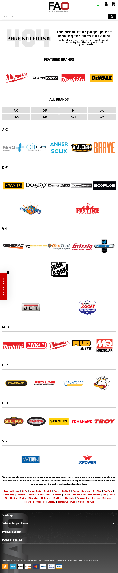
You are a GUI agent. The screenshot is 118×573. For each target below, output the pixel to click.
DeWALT (66, 491)
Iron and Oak (94, 494)
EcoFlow (108, 491)
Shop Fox (40, 501)
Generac (32, 494)
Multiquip (69, 498)
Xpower (90, 501)
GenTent (57, 494)
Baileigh (47, 491)
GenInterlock (44, 494)
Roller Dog (29, 501)
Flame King (8, 494)
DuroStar (97, 491)
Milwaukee (33, 498)
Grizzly (67, 494)
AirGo (24, 491)
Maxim (22, 498)
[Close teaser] (8, 272)
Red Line (96, 498)
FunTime (21, 494)
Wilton (81, 501)
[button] (3, 286)
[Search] (112, 16)
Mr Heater (46, 498)
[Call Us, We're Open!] (98, 5)
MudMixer (57, 498)
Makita (13, 498)
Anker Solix (35, 491)
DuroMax (85, 491)
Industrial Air (79, 494)
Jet (104, 494)
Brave (57, 491)
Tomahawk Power (66, 501)
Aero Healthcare (11, 491)
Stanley (51, 501)
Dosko (76, 491)
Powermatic (83, 498)
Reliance (106, 498)
